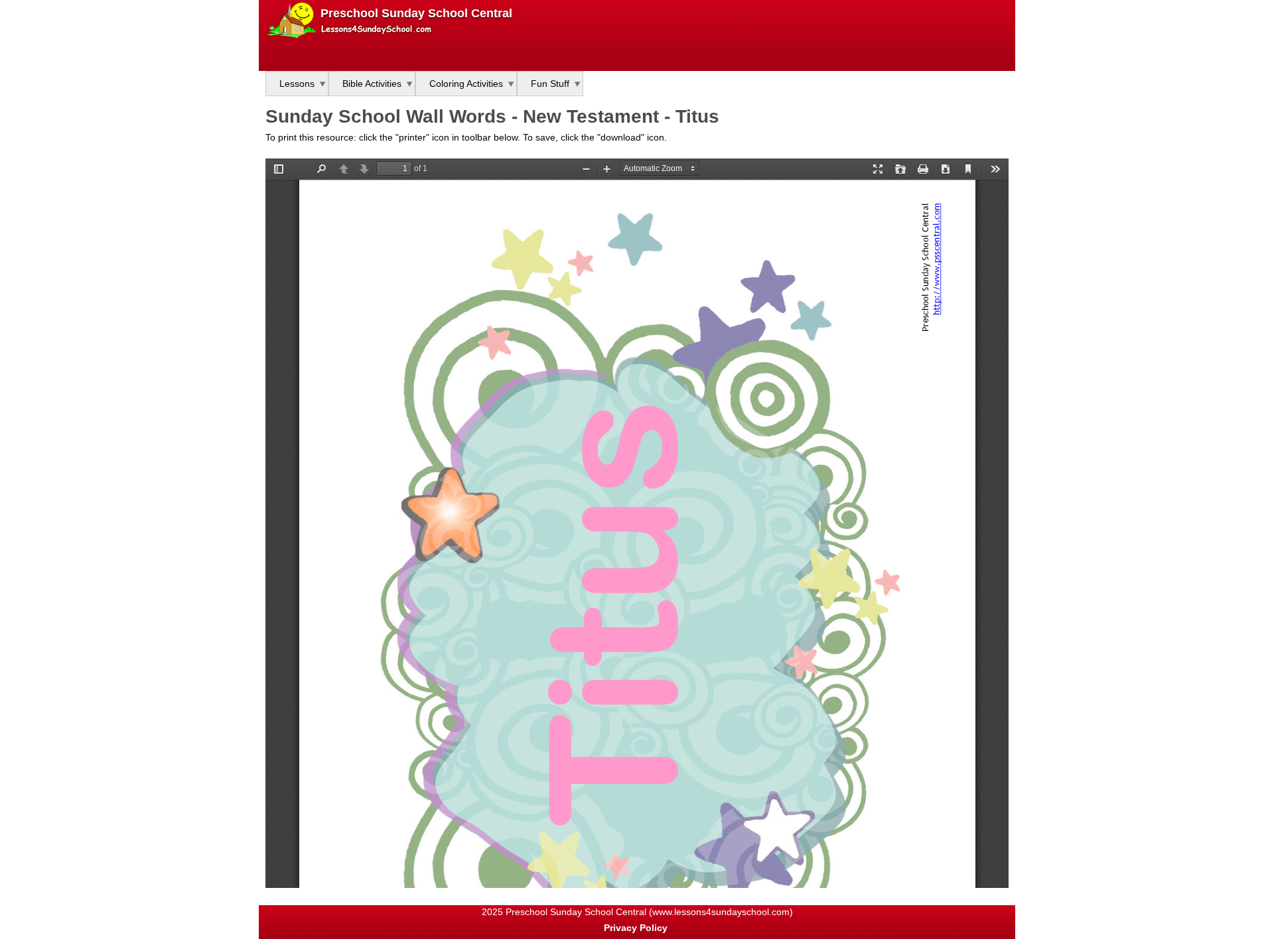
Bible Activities (371, 83)
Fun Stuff (550, 83)
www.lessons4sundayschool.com (721, 912)
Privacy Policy (636, 927)
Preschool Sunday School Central (416, 13)
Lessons (297, 83)
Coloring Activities (466, 83)
